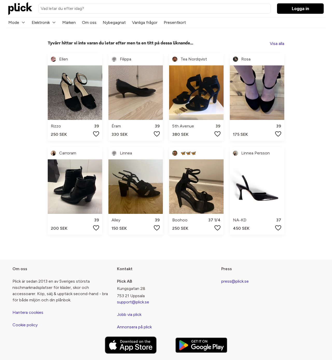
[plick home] (20, 8)
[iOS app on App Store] (131, 345)
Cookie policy (25, 324)
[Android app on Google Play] (201, 345)
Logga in (300, 8)
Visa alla (277, 43)
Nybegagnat (114, 22)
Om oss (89, 22)
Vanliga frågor (144, 22)
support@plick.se (133, 302)
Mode (13, 22)
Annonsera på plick (134, 326)
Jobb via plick (129, 314)
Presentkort (175, 22)
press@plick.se (235, 281)
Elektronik (41, 22)
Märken (69, 22)
